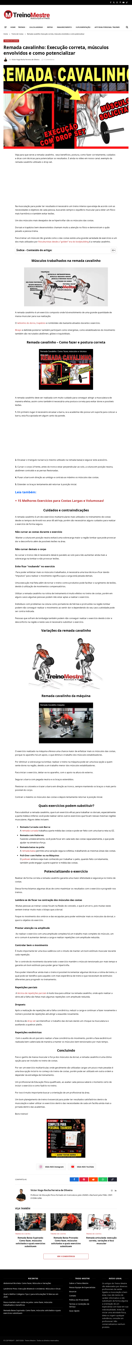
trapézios (41, 323)
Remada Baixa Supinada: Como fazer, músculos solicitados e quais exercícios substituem (30, 1242)
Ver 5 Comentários (66, 1256)
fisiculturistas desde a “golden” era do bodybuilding (63, 241)
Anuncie (72, 1291)
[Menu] (6, 27)
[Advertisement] (66, 185)
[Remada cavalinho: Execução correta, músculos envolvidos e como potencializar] (66, 107)
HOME (13, 27)
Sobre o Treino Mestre (78, 1283)
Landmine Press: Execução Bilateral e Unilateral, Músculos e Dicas (32, 1288)
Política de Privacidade (79, 1300)
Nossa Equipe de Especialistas (82, 1287)
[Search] (126, 27)
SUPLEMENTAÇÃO (83, 27)
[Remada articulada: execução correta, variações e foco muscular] (101, 1222)
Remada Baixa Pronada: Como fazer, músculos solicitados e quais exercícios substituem (66, 1242)
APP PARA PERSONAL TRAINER (107, 27)
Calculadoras (36, 27)
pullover (26, 859)
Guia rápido (74, 1311)
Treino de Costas (11, 41)
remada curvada (30, 830)
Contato (72, 1295)
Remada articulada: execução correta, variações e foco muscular (101, 1240)
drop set (31, 1021)
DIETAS (50, 27)
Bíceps (18, 330)
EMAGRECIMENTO (64, 27)
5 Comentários (49, 59)
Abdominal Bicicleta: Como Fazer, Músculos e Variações (27, 1283)
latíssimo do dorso (26, 323)
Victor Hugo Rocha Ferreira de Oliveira (25, 59)
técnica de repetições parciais (31, 993)
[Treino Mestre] (28, 14)
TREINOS (21, 27)
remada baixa (28, 850)
